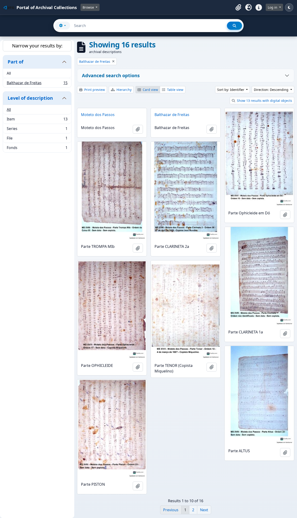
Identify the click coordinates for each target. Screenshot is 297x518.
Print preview (94, 89)
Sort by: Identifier (231, 89)
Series (37, 129)
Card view (150, 89)
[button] (238, 7)
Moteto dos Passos (98, 114)
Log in (273, 7)
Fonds (37, 148)
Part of (15, 62)
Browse (89, 7)
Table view (174, 89)
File (37, 139)
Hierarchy (124, 89)
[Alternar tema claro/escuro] (289, 7)
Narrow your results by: (37, 46)
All (9, 73)
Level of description (30, 98)
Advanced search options (111, 75)
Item (37, 120)
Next (204, 509)
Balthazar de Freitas (37, 83)
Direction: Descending (271, 89)
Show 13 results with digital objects (264, 100)
